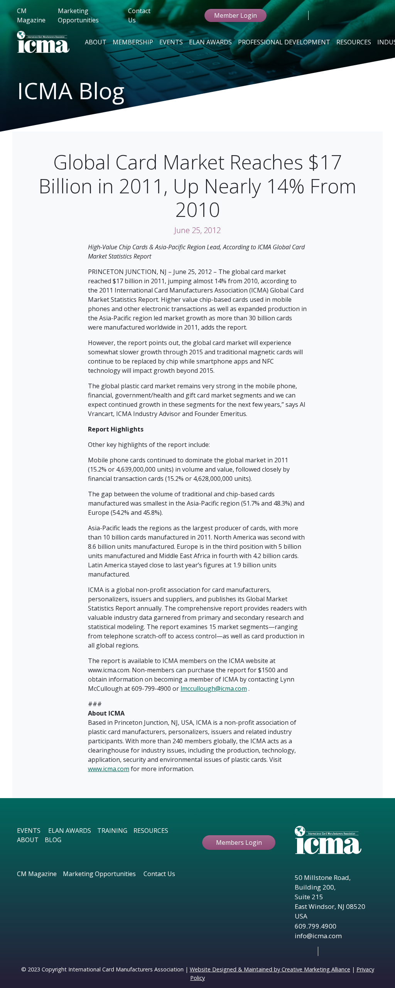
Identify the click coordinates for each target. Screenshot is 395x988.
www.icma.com (108, 769)
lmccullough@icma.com (214, 688)
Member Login (235, 15)
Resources (353, 42)
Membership (133, 42)
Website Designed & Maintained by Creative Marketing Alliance (270, 969)
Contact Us (139, 15)
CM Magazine (31, 15)
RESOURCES (150, 830)
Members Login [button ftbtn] (239, 842)
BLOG (53, 840)
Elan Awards (210, 42)
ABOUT (28, 840)
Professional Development (284, 42)
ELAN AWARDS (69, 830)
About (95, 42)
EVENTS (29, 830)
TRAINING (112, 830)
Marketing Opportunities (78, 15)
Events (171, 42)
